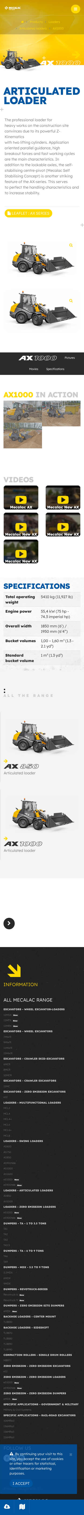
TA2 (6, 1234)
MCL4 (7, 1113)
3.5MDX (8, 1272)
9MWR (7, 1042)
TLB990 (8, 1349)
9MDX (7, 1283)
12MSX (11, 1015)
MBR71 (7, 1360)
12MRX (11, 1026)
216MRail (9, 1437)
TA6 (6, 1256)
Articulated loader (19, 773)
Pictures (70, 357)
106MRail (9, 1420)
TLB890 (8, 1344)
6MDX (7, 1278)
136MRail (9, 1426)
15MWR (8, 1053)
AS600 (7, 1146)
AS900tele (10, 1163)
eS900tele (13, 1184)
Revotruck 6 (14, 1294)
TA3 (6, 1239)
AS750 (7, 1152)
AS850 (7, 1157)
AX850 (7, 1195)
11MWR (8, 1048)
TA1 (5, 1228)
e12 (5, 1097)
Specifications (55, 369)
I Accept (21, 1483)
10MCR (8, 1075)
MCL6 (7, 1124)
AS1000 (8, 1168)
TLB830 (8, 1322)
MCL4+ (8, 1119)
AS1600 (8, 1174)
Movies (33, 369)
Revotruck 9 (14, 1300)
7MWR (7, 1037)
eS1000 (11, 1179)
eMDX (10, 1311)
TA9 (6, 1261)
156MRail (9, 1431)
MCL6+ (8, 1130)
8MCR (7, 1069)
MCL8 (7, 1135)
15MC (7, 1086)
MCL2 (7, 1108)
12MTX (11, 1020)
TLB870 (8, 1333)
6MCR (7, 1064)
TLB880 (8, 1338)
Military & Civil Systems (17, 1409)
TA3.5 (7, 1245)
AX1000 (8, 1201)
